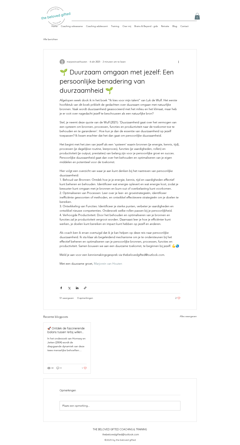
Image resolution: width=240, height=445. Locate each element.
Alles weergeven (188, 316)
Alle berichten (50, 39)
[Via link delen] (85, 287)
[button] (197, 16)
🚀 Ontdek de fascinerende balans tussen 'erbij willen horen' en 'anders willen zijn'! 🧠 (66, 330)
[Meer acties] (178, 62)
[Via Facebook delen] (61, 287)
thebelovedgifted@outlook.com (120, 434)
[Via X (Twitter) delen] (69, 287)
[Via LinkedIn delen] (77, 287)
